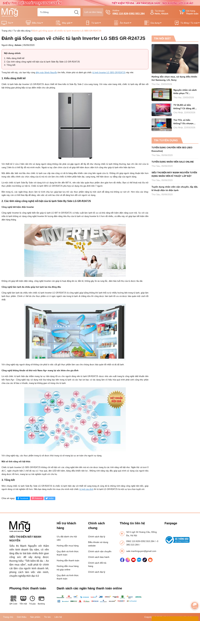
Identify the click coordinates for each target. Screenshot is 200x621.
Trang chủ (7, 30)
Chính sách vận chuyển (99, 551)
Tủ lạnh (95, 23)
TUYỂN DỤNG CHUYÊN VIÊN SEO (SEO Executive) (172, 149)
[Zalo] (139, 559)
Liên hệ (58, 617)
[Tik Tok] (144, 559)
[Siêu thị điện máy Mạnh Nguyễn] (100, 2)
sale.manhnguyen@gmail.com (141, 551)
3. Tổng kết (9, 65)
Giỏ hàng (190, 12)
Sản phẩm (35, 617)
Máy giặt (66, 23)
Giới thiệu (21, 617)
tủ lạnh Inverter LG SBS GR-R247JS (108, 72)
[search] (76, 12)
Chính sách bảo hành (98, 557)
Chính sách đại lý (96, 536)
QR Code (13, 604)
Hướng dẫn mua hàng (68, 545)
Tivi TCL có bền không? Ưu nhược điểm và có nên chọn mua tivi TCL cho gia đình (184, 122)
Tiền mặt (23, 604)
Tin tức (47, 617)
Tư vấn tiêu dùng (21, 30)
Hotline (128, 12)
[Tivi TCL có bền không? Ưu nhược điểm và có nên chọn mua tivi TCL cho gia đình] (162, 124)
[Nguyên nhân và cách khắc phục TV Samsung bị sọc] (162, 94)
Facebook (24, 498)
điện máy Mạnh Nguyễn (46, 72)
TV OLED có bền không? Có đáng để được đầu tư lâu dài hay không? (184, 107)
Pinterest (38, 498)
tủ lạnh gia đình (86, 489)
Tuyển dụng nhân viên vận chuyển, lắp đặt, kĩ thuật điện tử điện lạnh (175, 188)
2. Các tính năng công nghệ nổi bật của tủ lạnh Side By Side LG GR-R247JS (42, 61)
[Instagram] (127, 559)
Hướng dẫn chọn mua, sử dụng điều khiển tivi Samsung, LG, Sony (174, 78)
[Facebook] (122, 559)
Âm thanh (124, 23)
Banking (41, 604)
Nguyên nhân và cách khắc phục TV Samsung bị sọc (185, 92)
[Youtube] (133, 559)
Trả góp (32, 604)
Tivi (9, 23)
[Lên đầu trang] (194, 596)
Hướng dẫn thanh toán (68, 560)
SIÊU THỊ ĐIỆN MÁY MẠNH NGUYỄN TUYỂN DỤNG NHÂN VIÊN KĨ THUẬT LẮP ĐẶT (174, 174)
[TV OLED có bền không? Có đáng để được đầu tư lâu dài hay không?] (162, 109)
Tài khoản (161, 12)
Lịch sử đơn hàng (93, 12)
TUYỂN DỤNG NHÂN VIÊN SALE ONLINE (173, 161)
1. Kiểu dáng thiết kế (14, 58)
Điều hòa (36, 23)
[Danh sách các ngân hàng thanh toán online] (100, 599)
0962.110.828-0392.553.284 (140, 541)
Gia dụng (155, 23)
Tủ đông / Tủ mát (189, 23)
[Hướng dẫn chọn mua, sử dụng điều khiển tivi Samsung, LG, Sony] (175, 59)
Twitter (51, 498)
